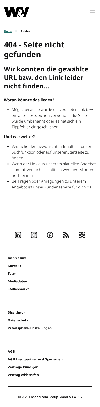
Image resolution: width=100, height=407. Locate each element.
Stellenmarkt (18, 289)
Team (12, 273)
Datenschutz (18, 320)
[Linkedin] (18, 234)
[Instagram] (34, 234)
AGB (11, 351)
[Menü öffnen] (92, 12)
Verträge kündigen (23, 367)
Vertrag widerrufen (23, 374)
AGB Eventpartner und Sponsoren (35, 359)
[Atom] (82, 234)
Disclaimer (16, 312)
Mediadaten (17, 281)
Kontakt (14, 265)
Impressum (17, 258)
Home (8, 31)
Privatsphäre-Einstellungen (30, 328)
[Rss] (66, 234)
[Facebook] (50, 234)
